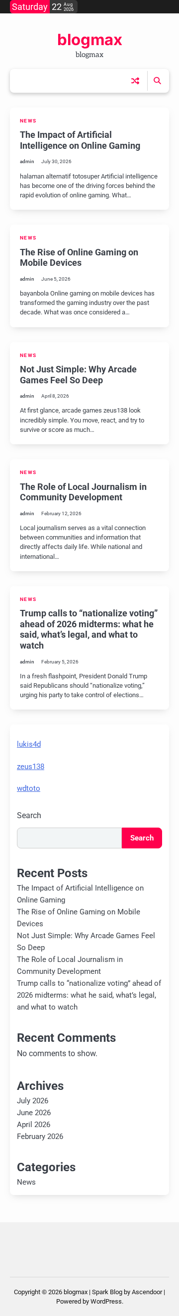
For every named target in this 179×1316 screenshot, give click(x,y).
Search (29, 815)
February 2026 (40, 1136)
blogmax (89, 39)
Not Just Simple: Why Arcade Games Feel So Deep (78, 374)
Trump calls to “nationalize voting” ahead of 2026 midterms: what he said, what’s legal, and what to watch (89, 629)
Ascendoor (147, 1292)
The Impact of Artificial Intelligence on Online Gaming (80, 140)
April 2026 (33, 1124)
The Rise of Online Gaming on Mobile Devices (79, 257)
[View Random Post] (135, 81)
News (28, 120)
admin (27, 161)
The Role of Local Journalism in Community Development (83, 492)
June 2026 (34, 1112)
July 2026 (32, 1100)
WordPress (106, 1301)
